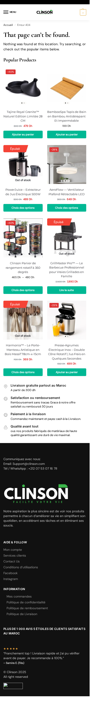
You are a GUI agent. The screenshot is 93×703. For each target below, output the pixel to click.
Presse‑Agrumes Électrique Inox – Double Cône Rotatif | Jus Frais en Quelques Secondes (66, 351)
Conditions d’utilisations (20, 567)
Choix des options (23, 208)
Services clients (14, 555)
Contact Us (11, 561)
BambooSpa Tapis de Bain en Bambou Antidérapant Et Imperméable (66, 116)
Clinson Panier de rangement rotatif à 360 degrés (23, 267)
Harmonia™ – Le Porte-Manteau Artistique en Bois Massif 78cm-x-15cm (23, 349)
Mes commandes (19, 596)
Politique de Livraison (22, 614)
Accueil (8, 25)
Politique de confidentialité (26, 602)
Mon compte (12, 550)
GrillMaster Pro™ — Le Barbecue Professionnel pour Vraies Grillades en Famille (66, 269)
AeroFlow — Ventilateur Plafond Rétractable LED (67, 192)
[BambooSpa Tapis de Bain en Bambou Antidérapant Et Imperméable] (66, 86)
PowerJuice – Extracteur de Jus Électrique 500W (23, 192)
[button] (82, 12)
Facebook (10, 573)
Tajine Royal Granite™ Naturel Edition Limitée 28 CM (22, 116)
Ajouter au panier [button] (23, 134)
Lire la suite (66, 290)
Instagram (10, 579)
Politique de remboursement (27, 608)
